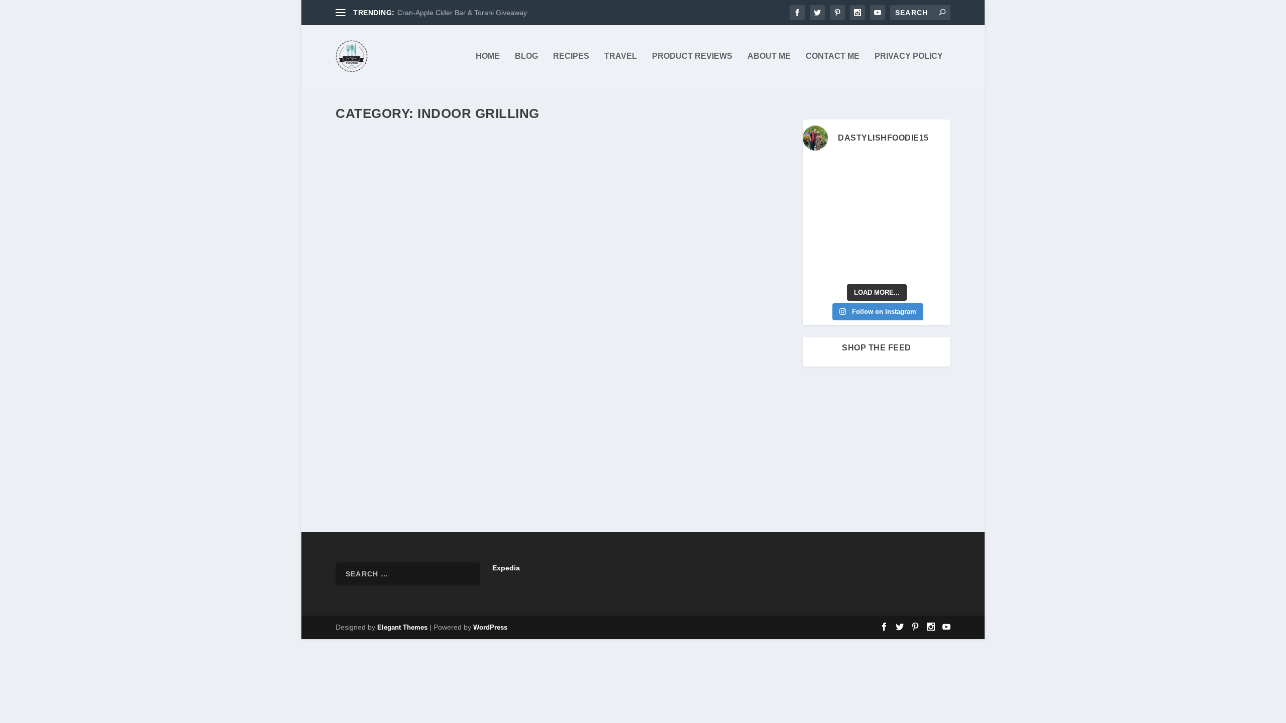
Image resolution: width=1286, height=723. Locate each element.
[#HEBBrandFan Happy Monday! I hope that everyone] (895, 172)
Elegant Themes (402, 627)
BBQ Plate (497, 431)
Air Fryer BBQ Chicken (400, 415)
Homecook (703, 431)
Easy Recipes (630, 431)
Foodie (661, 431)
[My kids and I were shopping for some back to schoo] (857, 242)
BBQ (473, 431)
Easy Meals (592, 431)
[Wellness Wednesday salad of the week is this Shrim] (933, 266)
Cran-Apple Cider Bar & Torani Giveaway (462, 13)
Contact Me (833, 56)
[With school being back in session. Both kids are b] (933, 195)
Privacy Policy (909, 56)
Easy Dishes (557, 431)
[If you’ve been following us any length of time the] (819, 242)
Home (488, 56)
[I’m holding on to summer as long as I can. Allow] (857, 219)
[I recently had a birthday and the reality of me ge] (895, 242)
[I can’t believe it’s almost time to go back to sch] (933, 219)
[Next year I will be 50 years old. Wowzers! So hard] (857, 172)
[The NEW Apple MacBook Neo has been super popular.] (857, 266)
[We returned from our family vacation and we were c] (933, 242)
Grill (679, 431)
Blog (526, 56)
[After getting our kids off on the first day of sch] (933, 172)
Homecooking (740, 431)
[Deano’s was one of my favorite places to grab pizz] (819, 172)
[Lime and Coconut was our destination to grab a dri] (895, 266)
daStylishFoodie (376, 431)
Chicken (525, 431)
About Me (769, 56)
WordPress (490, 627)
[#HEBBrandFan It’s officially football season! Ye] (857, 195)
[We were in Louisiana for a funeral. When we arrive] (895, 195)
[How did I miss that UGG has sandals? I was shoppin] (819, 219)
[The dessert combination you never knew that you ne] (819, 266)
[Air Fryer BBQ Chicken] (563, 264)
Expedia (506, 568)
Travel (620, 56)
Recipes (571, 56)
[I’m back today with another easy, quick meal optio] (895, 219)
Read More (373, 481)
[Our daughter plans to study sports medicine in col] (819, 195)
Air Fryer (453, 431)
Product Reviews (692, 56)
